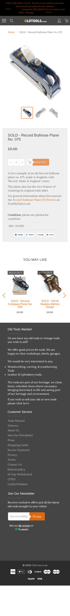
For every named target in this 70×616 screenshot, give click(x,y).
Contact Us (15, 464)
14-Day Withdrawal (20, 474)
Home (11, 32)
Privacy (12, 455)
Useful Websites (18, 484)
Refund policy (16, 469)
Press (11, 440)
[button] (5, 295)
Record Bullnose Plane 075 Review (34, 199)
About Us (13, 430)
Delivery (13, 425)
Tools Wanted (16, 420)
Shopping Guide (18, 445)
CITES (11, 479)
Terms (11, 459)
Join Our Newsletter (20, 435)
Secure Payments (19, 450)
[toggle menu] (4, 20)
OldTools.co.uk (40, 565)
